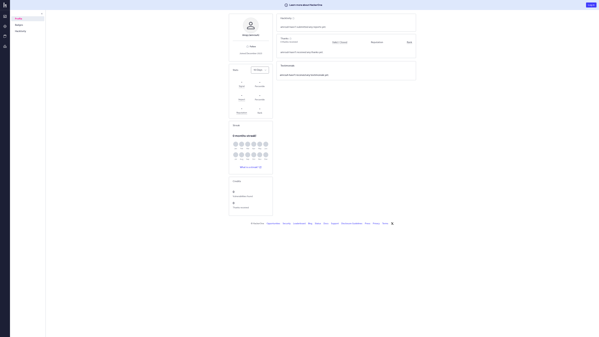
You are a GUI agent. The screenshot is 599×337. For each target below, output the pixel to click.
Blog (310, 223)
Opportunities (273, 223)
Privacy (376, 223)
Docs (326, 223)
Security (287, 223)
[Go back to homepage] (4, 4)
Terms (385, 223)
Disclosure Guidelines (351, 223)
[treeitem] (27, 18)
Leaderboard (299, 223)
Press (367, 223)
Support (335, 223)
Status (318, 223)
